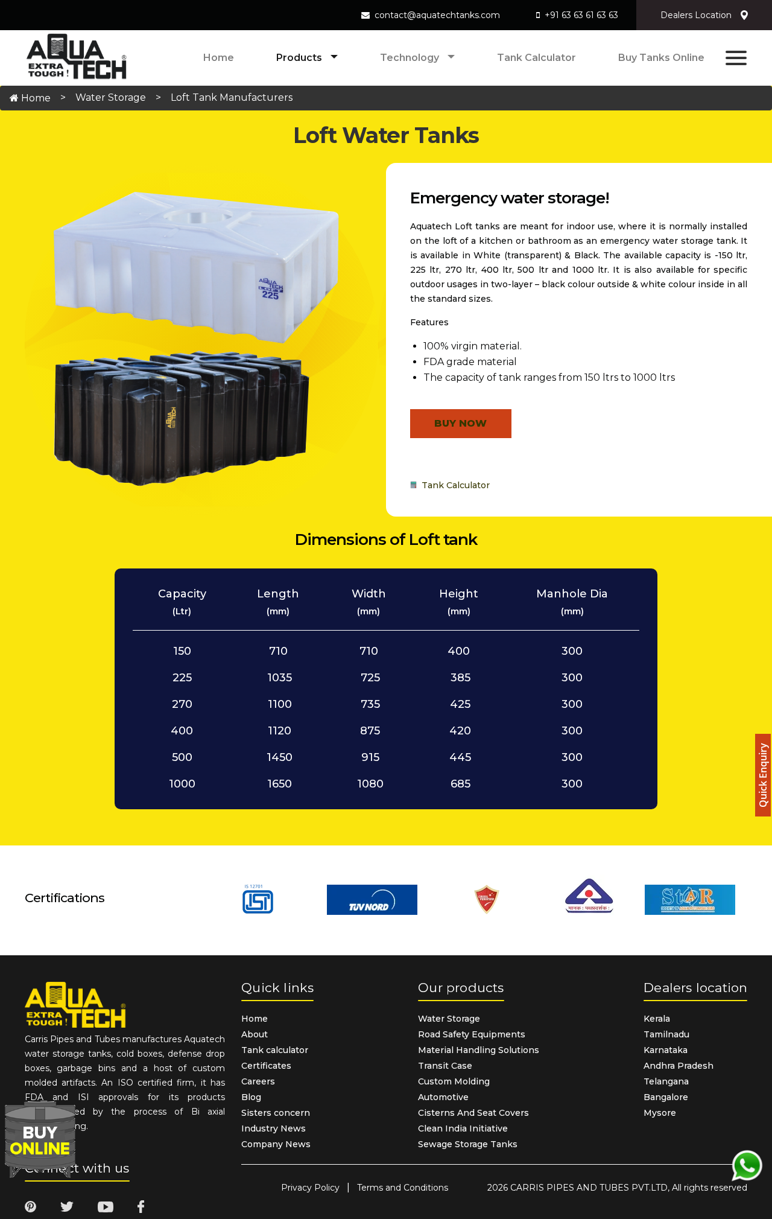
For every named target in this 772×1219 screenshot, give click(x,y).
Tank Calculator (453, 485)
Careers (258, 1081)
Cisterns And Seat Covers (473, 1113)
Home (218, 57)
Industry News (273, 1128)
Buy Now (460, 423)
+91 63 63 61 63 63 (581, 15)
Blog (251, 1097)
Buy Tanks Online (661, 57)
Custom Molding (454, 1081)
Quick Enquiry (763, 775)
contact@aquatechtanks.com (437, 15)
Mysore (660, 1113)
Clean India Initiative (463, 1128)
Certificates (266, 1066)
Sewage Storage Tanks (467, 1144)
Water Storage (110, 97)
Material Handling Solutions (478, 1050)
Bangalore (666, 1097)
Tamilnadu (666, 1034)
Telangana (666, 1081)
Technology (410, 57)
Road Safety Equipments (471, 1034)
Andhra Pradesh (678, 1066)
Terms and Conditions (402, 1187)
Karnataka (666, 1050)
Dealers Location (696, 15)
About (254, 1034)
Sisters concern (275, 1113)
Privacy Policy (310, 1187)
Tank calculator (536, 57)
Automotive (443, 1097)
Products (300, 57)
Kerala (657, 1018)
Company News (276, 1144)
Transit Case (445, 1066)
